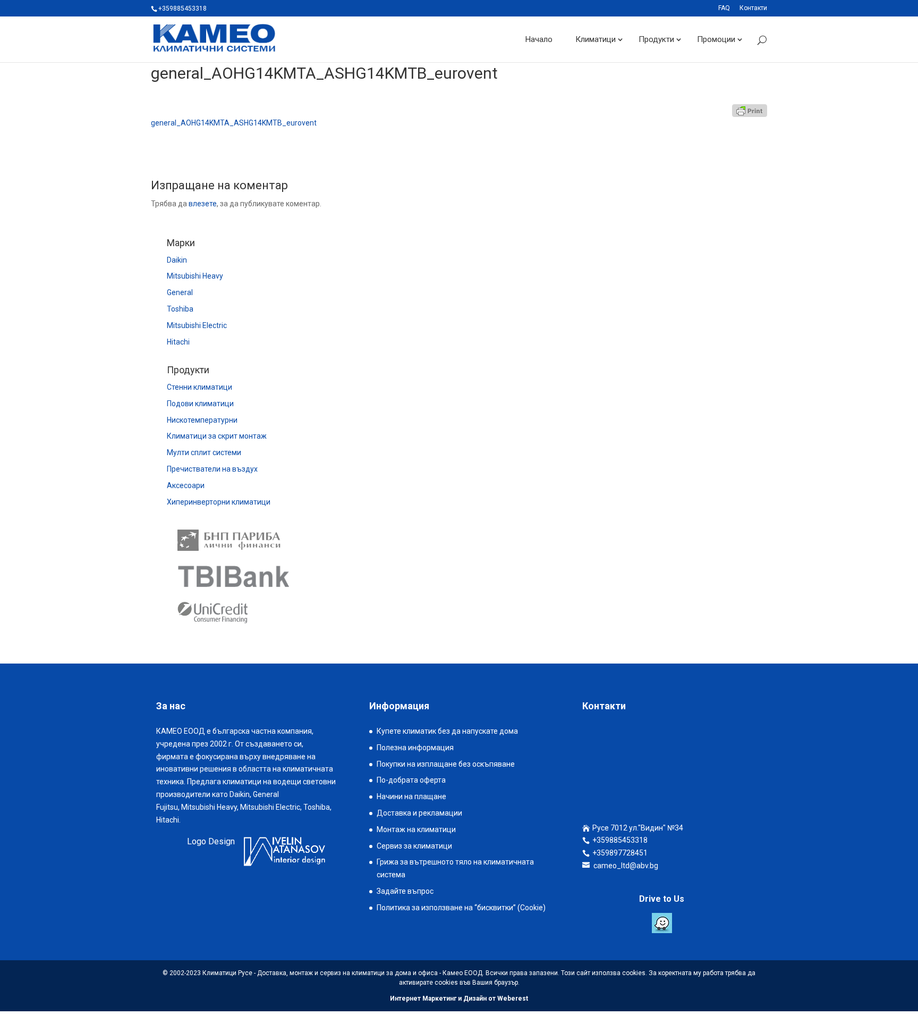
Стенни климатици (199, 387)
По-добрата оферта (411, 780)
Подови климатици (200, 403)
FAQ (724, 8)
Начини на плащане (411, 796)
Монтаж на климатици (416, 829)
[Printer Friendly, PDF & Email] (749, 110)
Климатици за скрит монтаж (217, 436)
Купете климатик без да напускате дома (447, 731)
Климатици (595, 39)
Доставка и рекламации (419, 813)
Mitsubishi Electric (197, 325)
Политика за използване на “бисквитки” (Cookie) (461, 907)
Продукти (656, 39)
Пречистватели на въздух (212, 469)
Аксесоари (186, 485)
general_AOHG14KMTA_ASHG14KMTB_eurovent (234, 123)
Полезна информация (415, 747)
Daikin (177, 260)
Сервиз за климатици (414, 846)
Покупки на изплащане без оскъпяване (446, 764)
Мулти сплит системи (204, 452)
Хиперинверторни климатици (218, 502)
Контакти (753, 8)
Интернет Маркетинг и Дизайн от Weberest (459, 998)
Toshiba (180, 309)
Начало (538, 39)
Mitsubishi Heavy (195, 276)
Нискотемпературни (202, 420)
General (180, 292)
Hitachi (178, 342)
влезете (203, 203)
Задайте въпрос (405, 891)
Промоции (716, 39)
